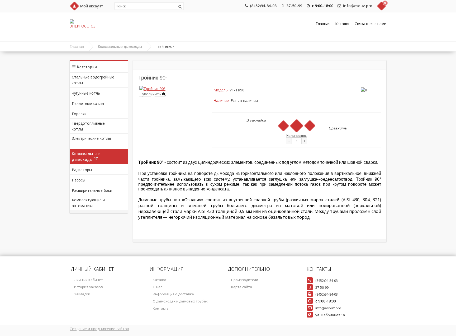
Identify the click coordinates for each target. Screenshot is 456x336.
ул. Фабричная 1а (330, 314)
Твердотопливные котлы (88, 126)
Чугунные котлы (88, 93)
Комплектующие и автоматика (88, 202)
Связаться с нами (370, 23)
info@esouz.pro (357, 5)
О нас (157, 286)
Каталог (342, 23)
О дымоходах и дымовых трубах (180, 301)
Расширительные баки (93, 190)
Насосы (80, 180)
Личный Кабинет (88, 279)
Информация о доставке (173, 294)
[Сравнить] (310, 126)
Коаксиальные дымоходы (120, 46)
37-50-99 (294, 5)
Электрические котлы (91, 140)
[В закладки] (283, 126)
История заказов (88, 286)
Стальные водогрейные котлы (93, 79)
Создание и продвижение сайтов (99, 328)
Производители (244, 279)
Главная (323, 23)
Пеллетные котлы (90, 103)
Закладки (82, 294)
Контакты (161, 308)
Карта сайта (241, 286)
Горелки (81, 113)
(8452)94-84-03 (263, 5)
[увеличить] (152, 88)
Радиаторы (83, 169)
